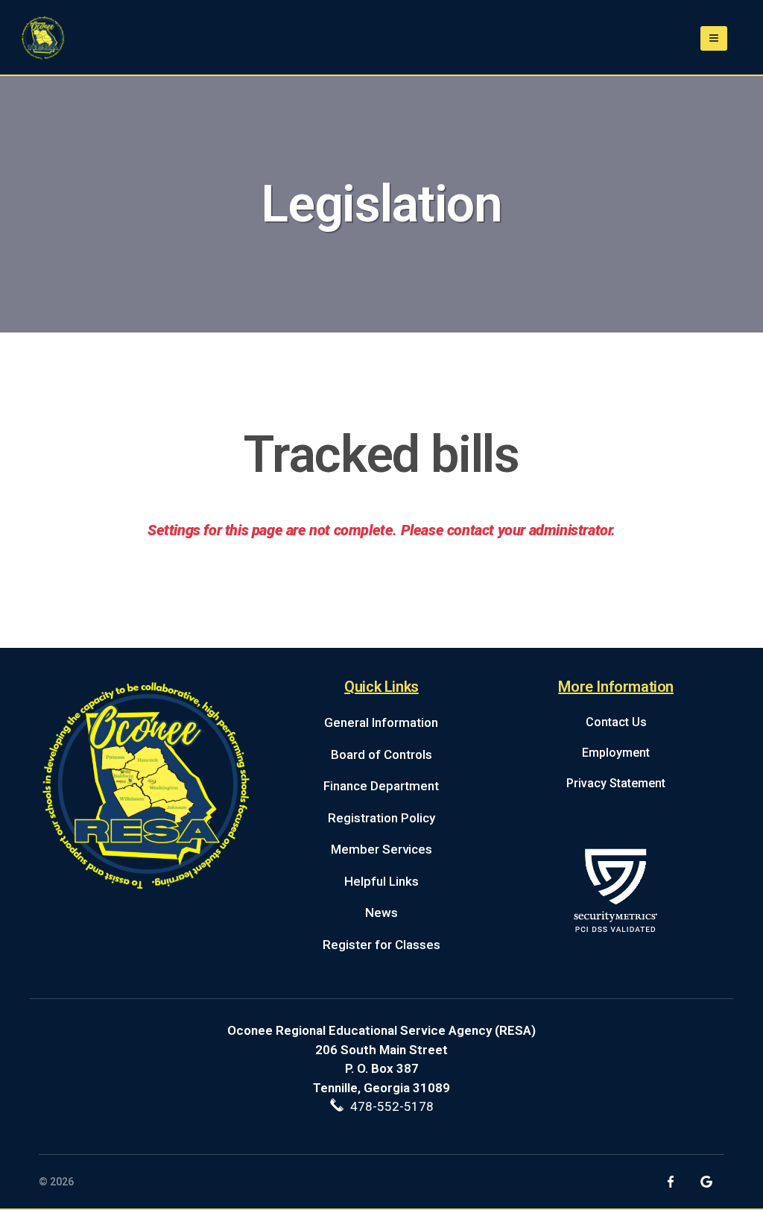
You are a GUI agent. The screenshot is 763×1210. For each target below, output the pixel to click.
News (381, 912)
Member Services (381, 849)
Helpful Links (381, 881)
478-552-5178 (389, 1106)
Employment (616, 753)
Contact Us (616, 722)
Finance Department (381, 785)
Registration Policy (381, 817)
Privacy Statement (615, 783)
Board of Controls (381, 754)
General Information (381, 722)
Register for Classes (381, 944)
